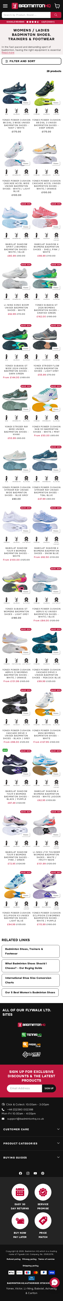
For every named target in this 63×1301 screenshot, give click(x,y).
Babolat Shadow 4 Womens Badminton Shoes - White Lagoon (46, 794)
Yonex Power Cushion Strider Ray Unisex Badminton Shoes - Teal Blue (46, 491)
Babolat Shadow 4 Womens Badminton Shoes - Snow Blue (46, 551)
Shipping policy (31, 1265)
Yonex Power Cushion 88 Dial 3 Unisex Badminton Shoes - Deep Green (46, 124)
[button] (5, 6)
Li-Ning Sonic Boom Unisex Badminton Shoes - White (16, 308)
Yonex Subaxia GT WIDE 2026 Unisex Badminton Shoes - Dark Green (16, 370)
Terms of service (46, 1259)
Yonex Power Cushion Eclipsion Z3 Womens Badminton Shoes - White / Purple (46, 917)
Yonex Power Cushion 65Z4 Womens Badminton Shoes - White (46, 734)
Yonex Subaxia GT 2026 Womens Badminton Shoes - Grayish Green (46, 309)
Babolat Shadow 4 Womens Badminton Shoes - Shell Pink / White (46, 248)
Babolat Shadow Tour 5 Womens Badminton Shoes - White (16, 552)
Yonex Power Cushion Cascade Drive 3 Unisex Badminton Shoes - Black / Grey (16, 734)
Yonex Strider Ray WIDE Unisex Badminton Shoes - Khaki (16, 430)
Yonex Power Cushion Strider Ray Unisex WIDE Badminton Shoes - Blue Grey (16, 491)
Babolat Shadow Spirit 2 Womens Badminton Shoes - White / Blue (16, 248)
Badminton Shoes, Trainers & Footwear (24, 951)
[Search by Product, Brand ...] (56, 15)
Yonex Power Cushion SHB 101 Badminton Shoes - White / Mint (46, 429)
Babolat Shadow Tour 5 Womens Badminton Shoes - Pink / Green (16, 856)
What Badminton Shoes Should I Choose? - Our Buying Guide (26, 966)
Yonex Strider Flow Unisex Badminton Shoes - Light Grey (46, 368)
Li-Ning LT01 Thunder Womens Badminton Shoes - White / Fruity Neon (46, 856)
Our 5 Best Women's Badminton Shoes (30, 992)
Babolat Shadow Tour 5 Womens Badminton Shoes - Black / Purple (16, 795)
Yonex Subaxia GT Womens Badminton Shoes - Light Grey (16, 611)
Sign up (49, 1088)
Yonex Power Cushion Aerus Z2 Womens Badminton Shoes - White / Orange (16, 674)
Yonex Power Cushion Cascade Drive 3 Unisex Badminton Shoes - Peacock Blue (46, 674)
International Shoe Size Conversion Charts (28, 980)
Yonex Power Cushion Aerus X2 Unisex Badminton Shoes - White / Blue (46, 613)
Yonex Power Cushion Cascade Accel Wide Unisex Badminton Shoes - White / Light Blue (16, 186)
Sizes (25, 102)
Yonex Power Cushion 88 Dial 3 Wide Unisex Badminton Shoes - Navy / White (16, 124)
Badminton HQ (32, 1251)
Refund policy (14, 1259)
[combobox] (31, 15)
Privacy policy (29, 1259)
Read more (8, 52)
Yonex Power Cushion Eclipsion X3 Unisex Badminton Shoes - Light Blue (16, 917)
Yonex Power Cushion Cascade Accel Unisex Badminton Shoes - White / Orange (46, 185)
